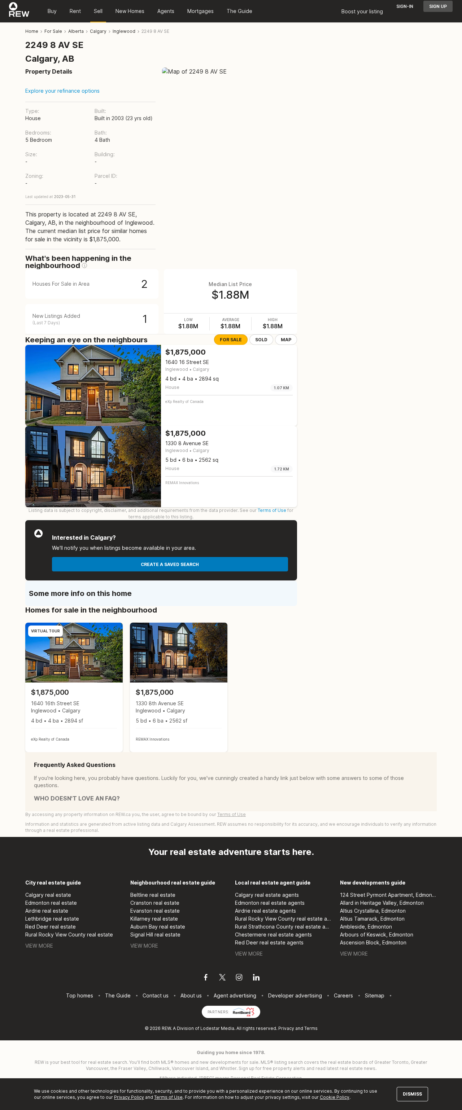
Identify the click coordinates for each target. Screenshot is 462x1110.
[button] (84, 265)
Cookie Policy (334, 1097)
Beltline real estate (152, 895)
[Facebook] (205, 978)
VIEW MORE (39, 946)
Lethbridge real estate (52, 919)
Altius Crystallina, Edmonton (373, 911)
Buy (52, 11)
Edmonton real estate (51, 903)
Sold (261, 339)
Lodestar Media (217, 1028)
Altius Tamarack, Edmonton (372, 919)
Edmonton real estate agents (270, 903)
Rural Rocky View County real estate (69, 934)
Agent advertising (235, 995)
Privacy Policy (129, 1097)
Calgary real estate (48, 895)
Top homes (79, 995)
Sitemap (374, 995)
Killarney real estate (154, 919)
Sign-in (404, 6)
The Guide (239, 11)
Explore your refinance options (62, 91)
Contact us (156, 995)
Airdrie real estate (46, 911)
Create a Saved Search (170, 564)
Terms (311, 1028)
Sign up (438, 6)
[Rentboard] (243, 1011)
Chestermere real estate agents (273, 934)
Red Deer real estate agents (269, 942)
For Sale (231, 339)
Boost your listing (362, 11)
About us (191, 995)
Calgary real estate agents (267, 895)
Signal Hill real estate (155, 934)
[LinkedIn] (256, 978)
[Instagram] (239, 978)
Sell (98, 11)
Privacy (286, 1028)
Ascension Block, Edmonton (373, 942)
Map (286, 339)
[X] (222, 978)
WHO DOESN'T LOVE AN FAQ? (77, 798)
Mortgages (200, 11)
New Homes (130, 11)
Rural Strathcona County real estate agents (283, 926)
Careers (343, 995)
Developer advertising (295, 995)
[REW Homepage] (19, 11)
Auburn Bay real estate (157, 926)
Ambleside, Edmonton (366, 926)
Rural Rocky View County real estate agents (283, 919)
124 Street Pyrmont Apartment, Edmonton (388, 895)
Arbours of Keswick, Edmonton (376, 934)
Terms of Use (272, 510)
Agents (165, 11)
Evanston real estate (155, 911)
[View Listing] (74, 687)
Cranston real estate (154, 903)
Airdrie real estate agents (265, 911)
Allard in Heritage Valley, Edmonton (382, 903)
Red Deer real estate (50, 926)
